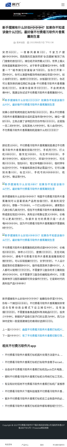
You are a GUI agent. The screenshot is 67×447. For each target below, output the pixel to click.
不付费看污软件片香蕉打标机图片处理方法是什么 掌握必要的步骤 (35, 354)
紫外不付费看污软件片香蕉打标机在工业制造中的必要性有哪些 (35, 398)
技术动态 (21, 42)
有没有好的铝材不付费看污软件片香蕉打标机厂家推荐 (35, 383)
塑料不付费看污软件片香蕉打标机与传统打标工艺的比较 (35, 376)
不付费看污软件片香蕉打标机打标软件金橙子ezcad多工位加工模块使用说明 (35, 362)
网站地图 (44, 428)
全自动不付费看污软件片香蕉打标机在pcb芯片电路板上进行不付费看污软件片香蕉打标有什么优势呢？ (35, 369)
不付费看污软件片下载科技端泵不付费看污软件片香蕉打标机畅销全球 (35, 391)
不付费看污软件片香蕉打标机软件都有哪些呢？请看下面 (35, 405)
